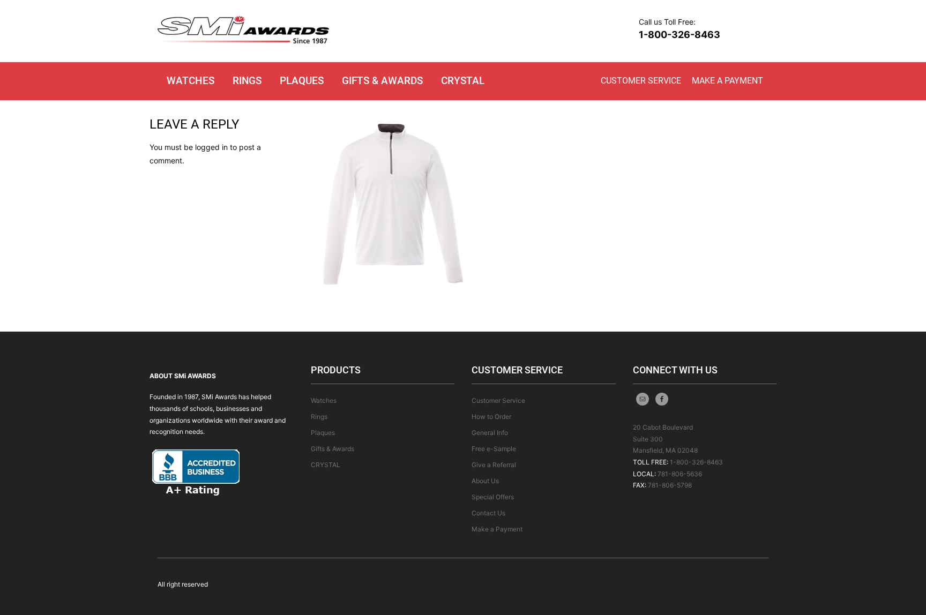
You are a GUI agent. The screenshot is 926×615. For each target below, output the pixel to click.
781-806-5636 (680, 474)
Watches (190, 80)
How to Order (491, 416)
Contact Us (488, 513)
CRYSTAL (462, 80)
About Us (485, 481)
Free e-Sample (494, 449)
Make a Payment (727, 81)
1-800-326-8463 (679, 34)
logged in (211, 147)
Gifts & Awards (382, 80)
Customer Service (641, 81)
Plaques (302, 80)
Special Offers (493, 497)
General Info (490, 433)
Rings (247, 80)
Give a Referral (494, 465)
